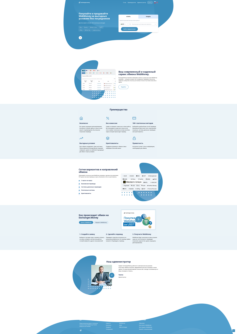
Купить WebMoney (86, 222)
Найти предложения (129, 29)
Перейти (123, 87)
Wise (81, 27)
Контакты (108, 325)
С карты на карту (86, 180)
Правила (108, 327)
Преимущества (132, 2)
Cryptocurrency (96, 30)
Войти (150, 2)
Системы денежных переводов (91, 187)
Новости (108, 323)
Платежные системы (88, 190)
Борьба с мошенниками (145, 329)
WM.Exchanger (123, 327)
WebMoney (122, 323)
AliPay (81, 30)
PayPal (100, 27)
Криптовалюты (86, 193)
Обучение (142, 323)
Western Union (93, 27)
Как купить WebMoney (145, 325)
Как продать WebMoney (145, 327)
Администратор (141, 2)
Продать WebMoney (101, 222)
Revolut (86, 27)
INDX (120, 325)
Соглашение (109, 329)
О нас (124, 2)
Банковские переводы (88, 184)
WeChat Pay (87, 30)
